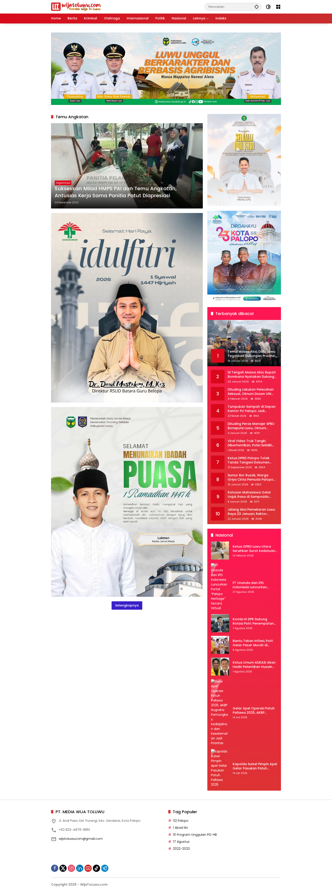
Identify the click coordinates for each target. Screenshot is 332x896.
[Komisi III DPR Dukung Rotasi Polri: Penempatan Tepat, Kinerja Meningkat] (220, 623)
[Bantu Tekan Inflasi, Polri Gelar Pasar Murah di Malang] (220, 645)
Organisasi (63, 183)
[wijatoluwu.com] (76, 6)
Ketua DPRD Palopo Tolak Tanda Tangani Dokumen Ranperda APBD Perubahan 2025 (250, 460)
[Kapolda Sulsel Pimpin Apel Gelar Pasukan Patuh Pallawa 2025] (220, 768)
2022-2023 (181, 848)
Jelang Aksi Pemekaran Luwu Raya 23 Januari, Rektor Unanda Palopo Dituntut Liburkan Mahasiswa (251, 511)
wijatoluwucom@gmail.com (81, 838)
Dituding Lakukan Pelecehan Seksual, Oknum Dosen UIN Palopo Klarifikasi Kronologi (251, 391)
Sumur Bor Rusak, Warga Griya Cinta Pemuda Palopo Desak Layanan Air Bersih (250, 477)
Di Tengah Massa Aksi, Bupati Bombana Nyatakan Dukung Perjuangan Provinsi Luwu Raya (252, 374)
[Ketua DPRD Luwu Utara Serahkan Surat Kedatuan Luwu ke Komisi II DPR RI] (220, 551)
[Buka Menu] (278, 6)
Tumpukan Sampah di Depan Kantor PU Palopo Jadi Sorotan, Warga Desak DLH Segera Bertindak (252, 409)
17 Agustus (181, 841)
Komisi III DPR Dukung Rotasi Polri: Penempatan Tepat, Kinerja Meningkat (253, 621)
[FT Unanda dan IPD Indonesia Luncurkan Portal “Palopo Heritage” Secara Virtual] (220, 587)
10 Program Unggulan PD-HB (195, 834)
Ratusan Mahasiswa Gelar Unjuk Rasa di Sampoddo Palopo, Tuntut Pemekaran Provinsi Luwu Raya (249, 494)
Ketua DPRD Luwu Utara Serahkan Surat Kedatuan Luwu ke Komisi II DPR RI (254, 548)
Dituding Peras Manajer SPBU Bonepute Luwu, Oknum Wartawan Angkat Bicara (251, 426)
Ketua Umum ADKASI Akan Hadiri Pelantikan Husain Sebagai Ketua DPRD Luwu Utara (254, 664)
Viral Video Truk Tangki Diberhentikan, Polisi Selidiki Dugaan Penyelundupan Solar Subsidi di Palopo (252, 443)
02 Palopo (180, 820)
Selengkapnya (127, 605)
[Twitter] (63, 868)
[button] (256, 6)
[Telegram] (104, 868)
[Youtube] (88, 868)
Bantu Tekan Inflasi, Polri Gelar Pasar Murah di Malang (253, 643)
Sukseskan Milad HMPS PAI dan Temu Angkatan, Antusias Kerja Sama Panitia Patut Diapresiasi (116, 192)
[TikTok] (96, 868)
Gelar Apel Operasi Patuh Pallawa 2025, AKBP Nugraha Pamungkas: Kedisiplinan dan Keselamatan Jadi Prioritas (255, 710)
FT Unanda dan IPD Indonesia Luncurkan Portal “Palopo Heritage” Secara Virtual (253, 585)
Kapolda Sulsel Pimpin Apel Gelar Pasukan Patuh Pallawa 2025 (255, 766)
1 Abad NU (180, 827)
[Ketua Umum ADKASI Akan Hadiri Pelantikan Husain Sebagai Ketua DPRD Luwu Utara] (220, 667)
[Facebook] (54, 868)
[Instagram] (71, 868)
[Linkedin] (79, 868)
